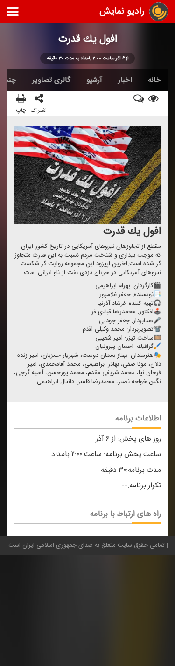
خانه (154, 80)
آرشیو (94, 80)
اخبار (125, 80)
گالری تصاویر (51, 80)
